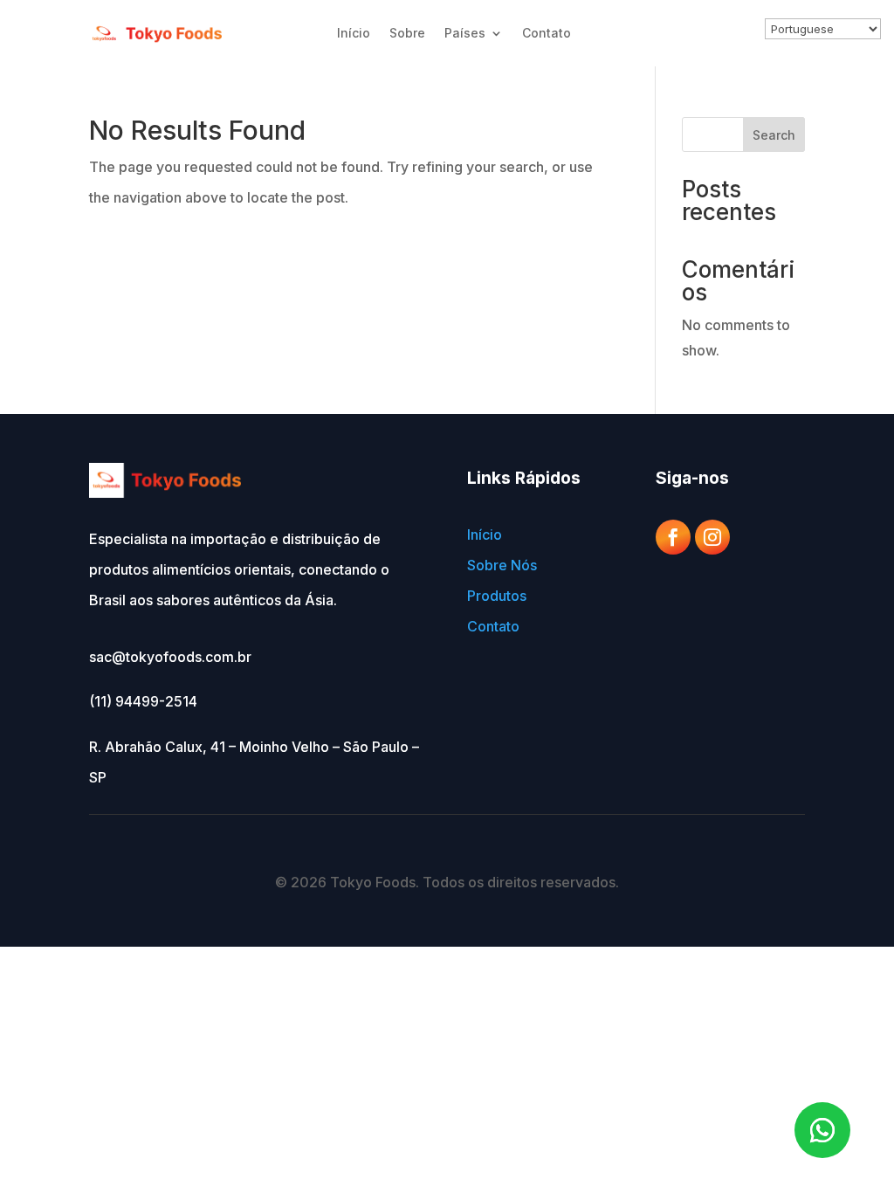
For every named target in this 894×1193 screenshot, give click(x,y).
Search (774, 135)
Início (353, 32)
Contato (546, 32)
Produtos (496, 595)
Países (464, 32)
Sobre (407, 32)
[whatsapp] (822, 1130)
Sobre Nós (502, 565)
